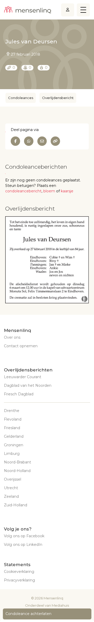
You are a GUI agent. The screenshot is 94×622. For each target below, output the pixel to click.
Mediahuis (60, 605)
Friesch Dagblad (18, 394)
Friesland (12, 427)
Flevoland (12, 419)
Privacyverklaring (19, 580)
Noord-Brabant (17, 462)
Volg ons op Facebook (24, 536)
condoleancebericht (23, 191)
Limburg (12, 453)
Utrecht (11, 488)
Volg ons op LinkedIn (23, 544)
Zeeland (11, 496)
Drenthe (11, 410)
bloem (49, 191)
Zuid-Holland (15, 505)
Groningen (13, 445)
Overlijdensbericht (58, 98)
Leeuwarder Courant (22, 377)
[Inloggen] (67, 10)
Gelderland (14, 436)
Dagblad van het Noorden (27, 385)
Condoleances (20, 98)
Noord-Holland (17, 470)
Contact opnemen (21, 346)
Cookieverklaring (19, 571)
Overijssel (12, 479)
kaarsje (67, 191)
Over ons (12, 337)
